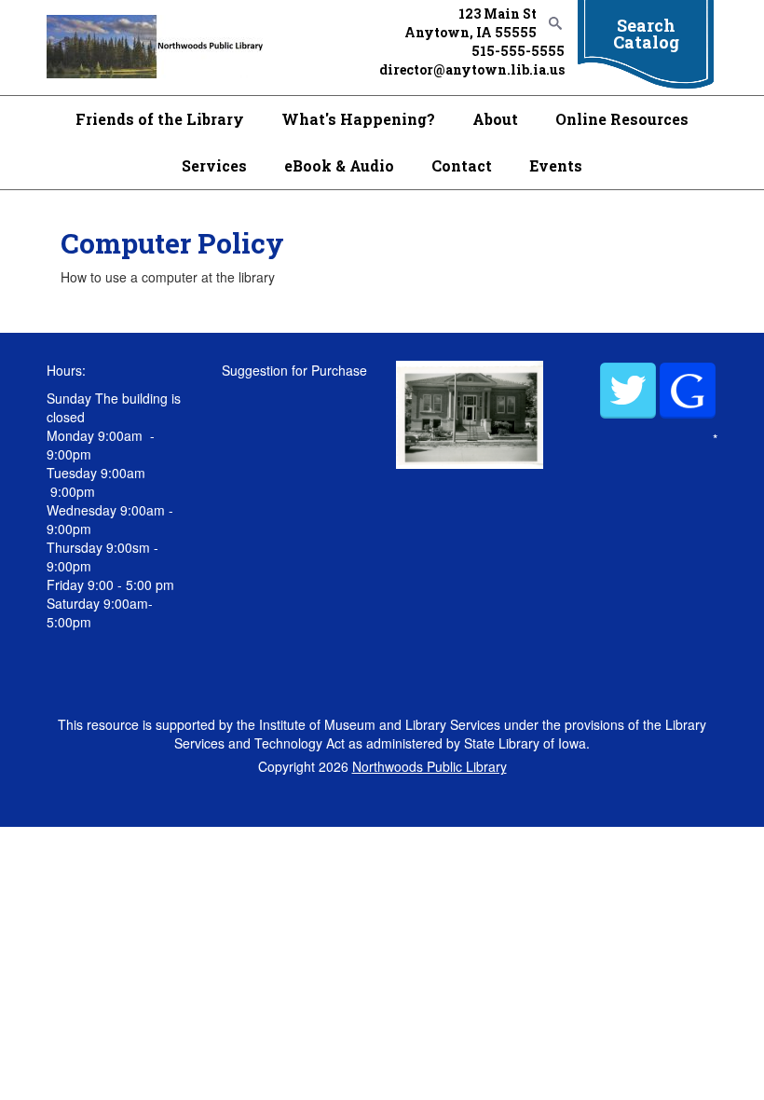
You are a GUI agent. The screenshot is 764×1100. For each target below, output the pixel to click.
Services (214, 165)
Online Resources (622, 119)
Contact (461, 165)
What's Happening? (358, 119)
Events (555, 165)
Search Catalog (646, 33)
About (495, 119)
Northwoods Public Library (429, 766)
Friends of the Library (159, 119)
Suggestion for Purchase (294, 370)
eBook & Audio (339, 165)
